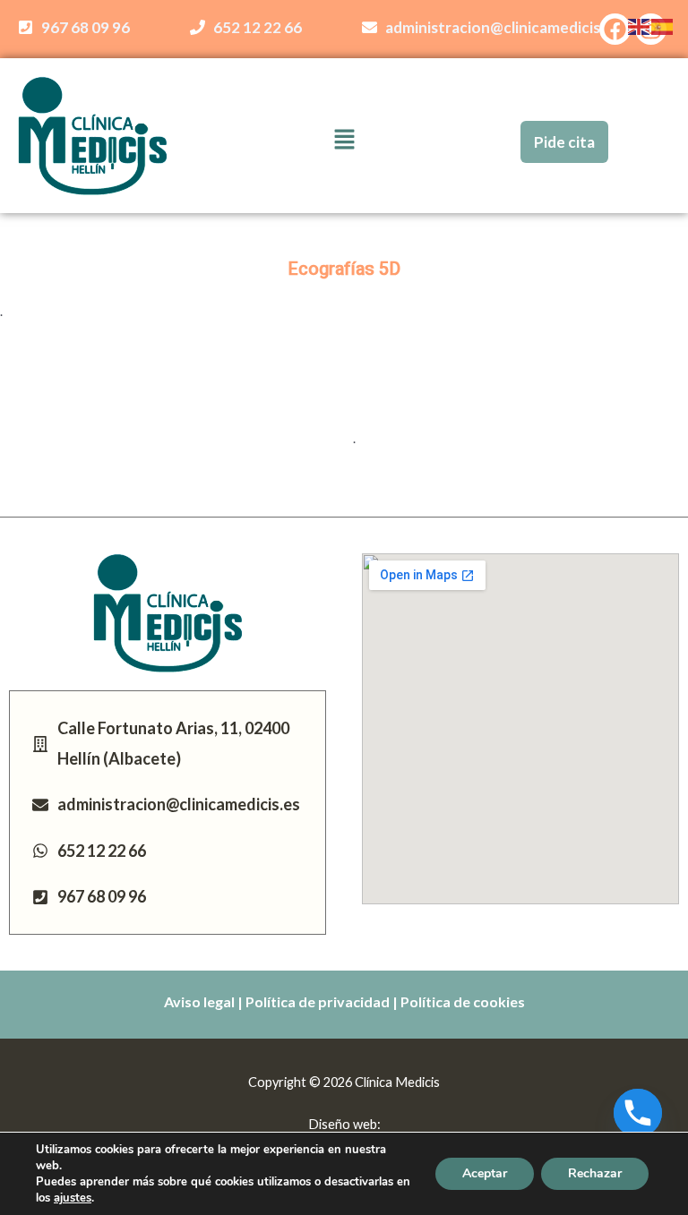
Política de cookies (462, 1001)
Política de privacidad (317, 1001)
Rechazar (595, 1173)
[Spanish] (663, 25)
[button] (344, 140)
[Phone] (638, 1113)
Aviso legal (199, 1001)
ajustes (72, 1198)
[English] (639, 25)
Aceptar (484, 1173)
